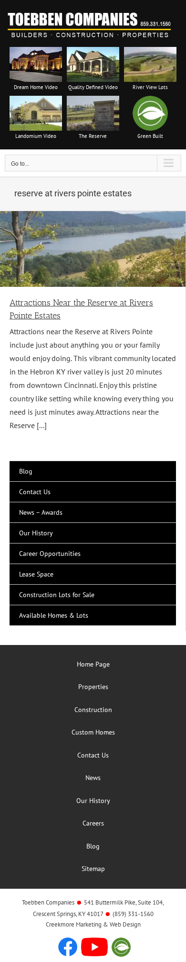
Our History (93, 800)
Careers (93, 823)
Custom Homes (93, 732)
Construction (93, 709)
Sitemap (93, 868)
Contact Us (93, 755)
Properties (93, 686)
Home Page (93, 664)
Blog (93, 846)
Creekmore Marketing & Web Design (93, 924)
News (93, 777)
